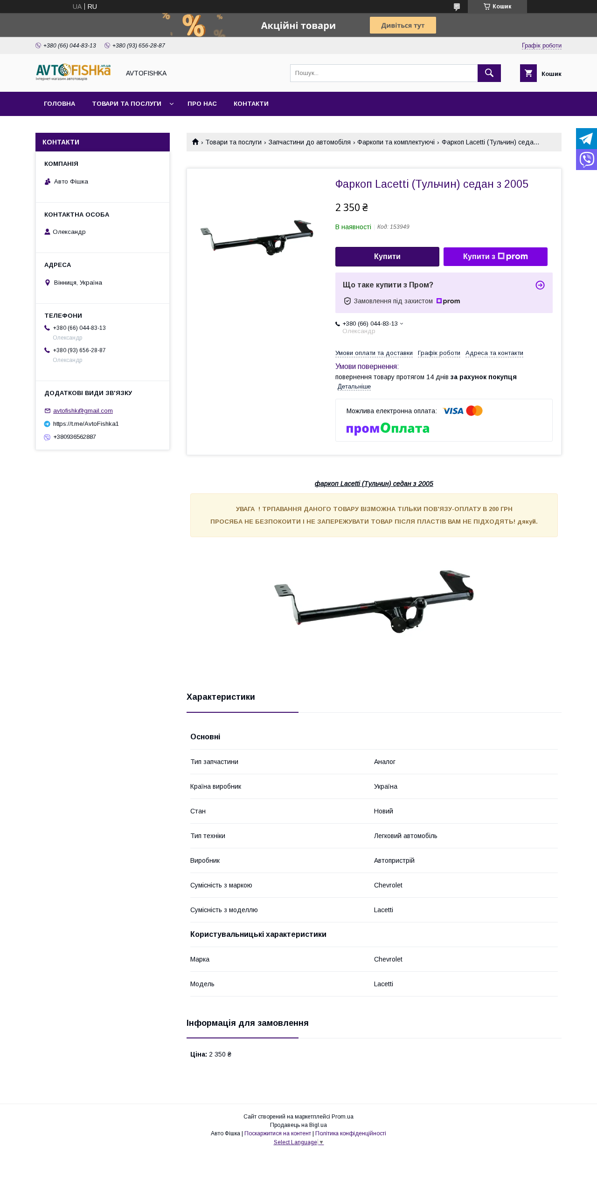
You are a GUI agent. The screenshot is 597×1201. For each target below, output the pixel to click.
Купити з (479, 256)
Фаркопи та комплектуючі (396, 142)
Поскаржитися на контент (277, 1133)
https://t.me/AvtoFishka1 (86, 423)
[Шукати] (489, 73)
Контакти (251, 103)
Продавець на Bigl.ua (298, 1125)
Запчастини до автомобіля (310, 142)
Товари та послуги (126, 103)
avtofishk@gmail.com (83, 410)
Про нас (202, 103)
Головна (59, 103)
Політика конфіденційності (350, 1133)
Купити (387, 256)
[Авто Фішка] (75, 79)
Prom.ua (343, 1116)
